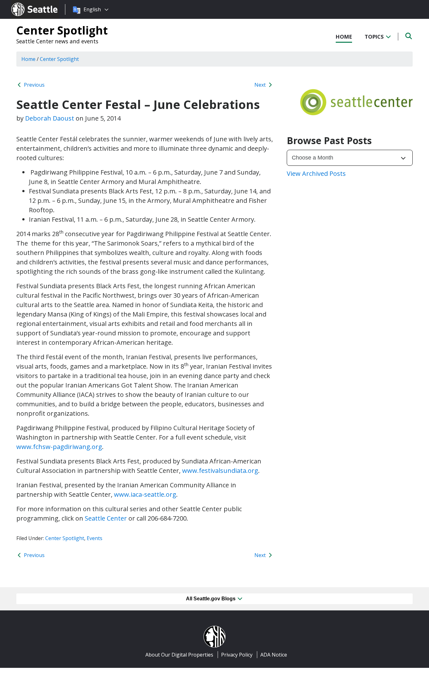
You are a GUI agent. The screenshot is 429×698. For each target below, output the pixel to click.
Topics (375, 36)
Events (94, 538)
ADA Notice (273, 654)
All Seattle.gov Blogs (211, 598)
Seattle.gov (25, 3)
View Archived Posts (316, 173)
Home (344, 36)
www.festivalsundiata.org (220, 470)
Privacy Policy (237, 654)
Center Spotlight (62, 30)
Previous (34, 84)
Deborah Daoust (49, 118)
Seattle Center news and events (57, 41)
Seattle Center (106, 518)
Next (260, 84)
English (92, 9)
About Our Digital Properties (179, 654)
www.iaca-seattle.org (145, 494)
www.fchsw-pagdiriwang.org (59, 446)
